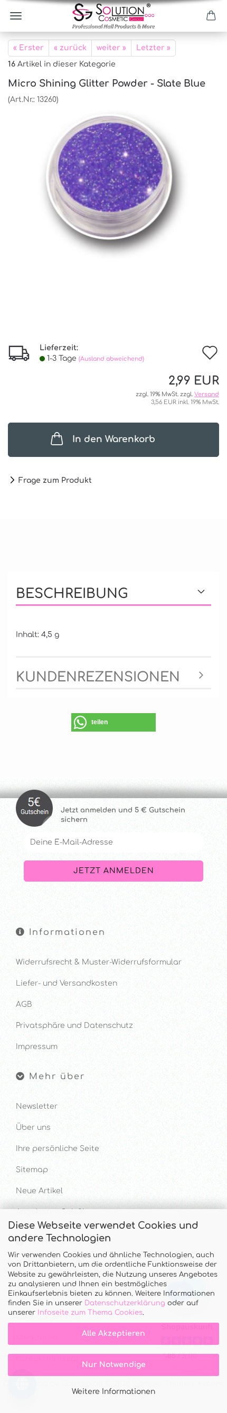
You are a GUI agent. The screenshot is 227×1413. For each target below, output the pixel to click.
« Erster (28, 48)
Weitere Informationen (113, 1392)
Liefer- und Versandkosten (66, 983)
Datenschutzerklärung (124, 1303)
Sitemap (32, 1170)
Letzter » (153, 48)
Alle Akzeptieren (113, 1333)
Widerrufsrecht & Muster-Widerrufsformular (99, 962)
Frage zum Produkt (55, 480)
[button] (113, 722)
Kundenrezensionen (98, 677)
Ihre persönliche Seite (57, 1149)
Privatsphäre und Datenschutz (74, 1026)
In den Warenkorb (113, 439)
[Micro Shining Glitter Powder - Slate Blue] (113, 184)
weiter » (111, 48)
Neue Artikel (39, 1191)
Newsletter (37, 1106)
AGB (24, 1004)
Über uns (33, 1127)
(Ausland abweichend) (111, 358)
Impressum (37, 1047)
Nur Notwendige (114, 1365)
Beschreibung (72, 593)
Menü (16, 16)
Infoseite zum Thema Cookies (90, 1312)
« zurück (70, 48)
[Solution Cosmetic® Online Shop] (113, 16)
